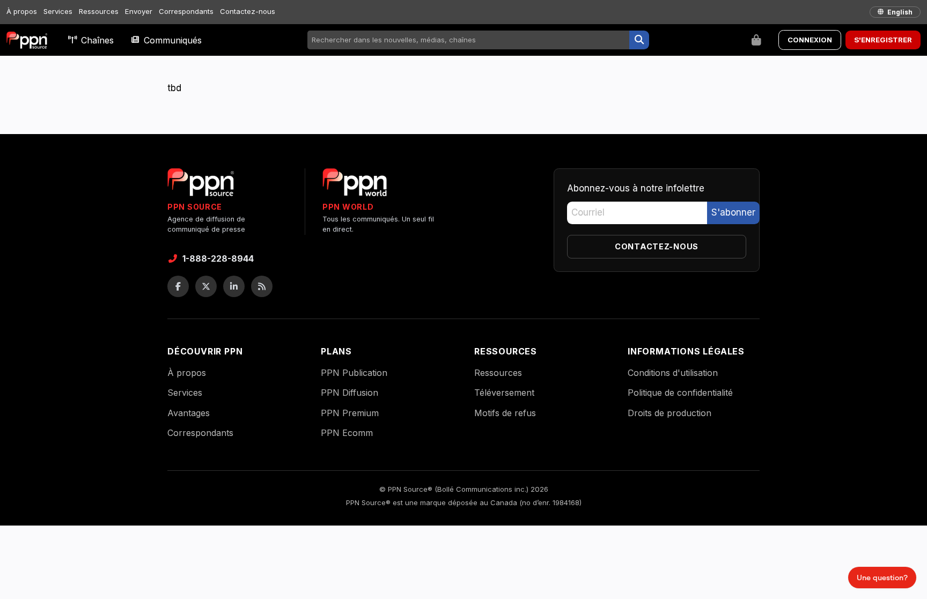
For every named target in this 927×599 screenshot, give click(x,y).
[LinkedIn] (234, 286)
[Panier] (756, 40)
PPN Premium (350, 413)
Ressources (99, 11)
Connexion (810, 39)
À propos (21, 11)
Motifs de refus (505, 413)
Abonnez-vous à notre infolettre (635, 188)
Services (57, 11)
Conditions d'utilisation (673, 372)
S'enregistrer (883, 39)
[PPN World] (354, 185)
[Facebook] (178, 286)
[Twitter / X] (206, 286)
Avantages (188, 413)
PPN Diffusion (349, 392)
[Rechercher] (639, 40)
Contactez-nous (247, 11)
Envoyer (138, 11)
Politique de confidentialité (680, 392)
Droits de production (669, 413)
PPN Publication (354, 372)
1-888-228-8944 (218, 258)
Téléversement (504, 392)
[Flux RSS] (262, 286)
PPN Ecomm (347, 432)
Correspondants (186, 11)
